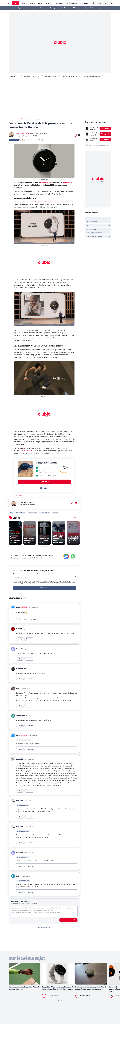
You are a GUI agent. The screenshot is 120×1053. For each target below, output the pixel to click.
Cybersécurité (22, 8)
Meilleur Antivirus (28, 76)
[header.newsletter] (100, 3)
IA (39, 76)
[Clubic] (15, 3)
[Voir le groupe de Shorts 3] (46, 547)
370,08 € (45, 482)
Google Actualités (35, 555)
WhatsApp (49, 555)
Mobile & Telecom (63, 8)
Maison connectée (96, 8)
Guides (40, 3)
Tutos (48, 3)
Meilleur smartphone (50, 76)
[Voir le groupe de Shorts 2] (44, 547)
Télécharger (71, 3)
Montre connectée (34, 119)
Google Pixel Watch (46, 462)
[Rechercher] (94, 3)
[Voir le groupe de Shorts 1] (42, 547)
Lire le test (44, 488)
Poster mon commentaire (68, 920)
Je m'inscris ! (44, 588)
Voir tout (76, 517)
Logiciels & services (37, 8)
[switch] (105, 3)
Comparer (84, 3)
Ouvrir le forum (45, 927)
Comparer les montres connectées (98, 145)
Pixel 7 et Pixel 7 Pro (29, 451)
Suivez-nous (14, 140)
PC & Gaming (50, 8)
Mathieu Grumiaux (23, 133)
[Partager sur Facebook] (115, 1038)
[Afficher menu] (8, 3)
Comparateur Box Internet (92, 76)
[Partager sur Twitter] (115, 1044)
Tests (32, 3)
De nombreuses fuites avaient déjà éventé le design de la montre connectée (42, 202)
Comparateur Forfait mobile (70, 76)
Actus (24, 3)
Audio (85, 8)
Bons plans (58, 3)
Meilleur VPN (14, 76)
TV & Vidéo (76, 8)
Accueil (11, 119)
